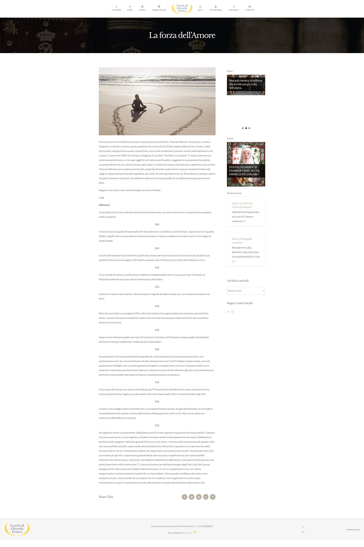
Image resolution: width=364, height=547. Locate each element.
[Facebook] (228, 312)
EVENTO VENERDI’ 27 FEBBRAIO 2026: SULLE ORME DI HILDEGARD (244, 171)
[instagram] (303, 532)
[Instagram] (232, 312)
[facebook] (303, 527)
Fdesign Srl (188, 533)
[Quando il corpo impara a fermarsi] (246, 103)
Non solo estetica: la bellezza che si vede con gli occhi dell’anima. (245, 84)
